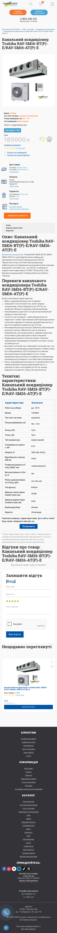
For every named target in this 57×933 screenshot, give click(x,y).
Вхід (11, 581)
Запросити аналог (18, 216)
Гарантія (28, 775)
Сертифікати (28, 746)
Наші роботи (29, 752)
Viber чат (30, 897)
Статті (28, 756)
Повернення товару (28, 779)
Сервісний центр (28, 742)
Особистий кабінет (28, 739)
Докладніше (14, 172)
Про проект (28, 768)
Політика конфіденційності (28, 926)
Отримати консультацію (39, 12)
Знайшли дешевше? (12, 145)
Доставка (28, 786)
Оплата (28, 772)
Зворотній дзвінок (28, 880)
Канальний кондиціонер (13, 255)
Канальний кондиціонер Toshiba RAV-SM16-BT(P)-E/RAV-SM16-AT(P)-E (25, 688)
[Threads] (29, 869)
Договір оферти (28, 929)
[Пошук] (30, 4)
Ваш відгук (15, 634)
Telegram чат (30, 894)
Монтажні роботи (15, 207)
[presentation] (4, 654)
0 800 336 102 (28, 18)
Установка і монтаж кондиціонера (28, 789)
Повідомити (28, 526)
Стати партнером (29, 782)
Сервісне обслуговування (19, 209)
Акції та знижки (28, 749)
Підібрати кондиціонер (18, 12)
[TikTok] (24, 869)
